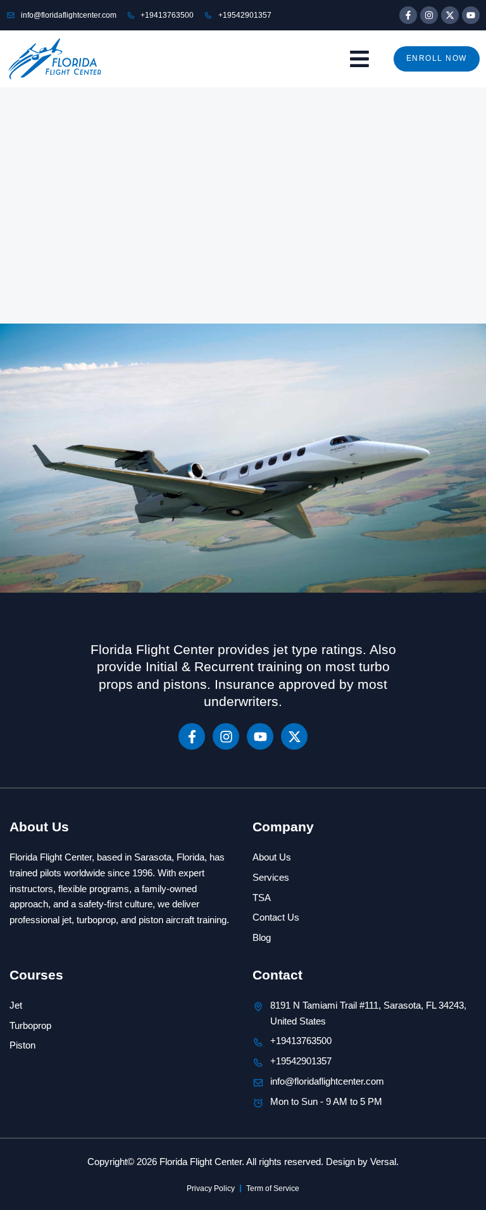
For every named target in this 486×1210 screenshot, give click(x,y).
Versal (383, 1161)
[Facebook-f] (408, 15)
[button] (360, 59)
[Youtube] (471, 15)
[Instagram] (429, 15)
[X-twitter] (450, 15)
